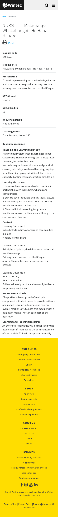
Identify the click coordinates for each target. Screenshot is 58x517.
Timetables (29, 380)
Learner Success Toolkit (29, 359)
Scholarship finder (29, 414)
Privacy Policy (25, 504)
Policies (37, 504)
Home (4, 17)
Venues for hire (29, 473)
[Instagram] (26, 484)
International (29, 404)
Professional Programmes (29, 409)
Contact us (29, 433)
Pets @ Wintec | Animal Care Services (29, 467)
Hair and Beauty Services (29, 457)
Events (29, 438)
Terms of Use (10, 504)
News (29, 443)
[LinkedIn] (36, 484)
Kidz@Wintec (29, 462)
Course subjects (29, 399)
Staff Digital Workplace (29, 369)
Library (29, 364)
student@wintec (29, 375)
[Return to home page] (12, 5)
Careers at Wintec (29, 428)
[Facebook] (21, 484)
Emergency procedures (29, 354)
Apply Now (29, 394)
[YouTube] (31, 484)
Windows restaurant (29, 478)
